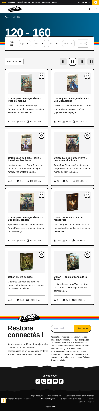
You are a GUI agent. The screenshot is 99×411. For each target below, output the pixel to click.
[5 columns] (81, 61)
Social (91, 399)
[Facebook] (79, 2)
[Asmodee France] (14, 9)
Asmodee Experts (11, 2)
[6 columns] (90, 61)
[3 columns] (63, 61)
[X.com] (86, 2)
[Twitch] (61, 381)
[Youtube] (89, 2)
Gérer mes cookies (86, 402)
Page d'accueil (37, 396)
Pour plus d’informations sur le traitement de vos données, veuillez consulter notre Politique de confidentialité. (71, 357)
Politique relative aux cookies (72, 399)
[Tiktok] (49, 381)
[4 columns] (72, 61)
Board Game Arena (36, 2)
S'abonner (82, 328)
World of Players (55, 2)
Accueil (4, 2)
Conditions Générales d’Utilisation (80, 396)
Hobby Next (20, 2)
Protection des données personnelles (21, 399)
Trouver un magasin (46, 2)
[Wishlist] (95, 9)
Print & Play (27, 2)
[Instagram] (82, 2)
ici (73, 346)
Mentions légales (48, 399)
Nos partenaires (54, 396)
